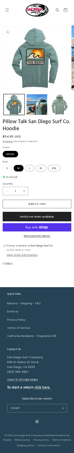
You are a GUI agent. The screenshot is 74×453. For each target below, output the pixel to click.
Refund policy (22, 439)
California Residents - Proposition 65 (31, 336)
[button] (7, 10)
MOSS (10, 154)
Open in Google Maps (22, 379)
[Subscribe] (63, 408)
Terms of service (61, 439)
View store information (22, 255)
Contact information (49, 445)
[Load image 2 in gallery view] (36, 104)
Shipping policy (25, 445)
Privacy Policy (16, 320)
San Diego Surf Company (28, 435)
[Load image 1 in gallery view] (14, 104)
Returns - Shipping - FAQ (24, 303)
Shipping (7, 141)
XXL (54, 168)
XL (41, 168)
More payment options (37, 235)
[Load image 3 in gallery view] (59, 104)
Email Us (12, 311)
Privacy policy (41, 439)
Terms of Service (18, 328)
